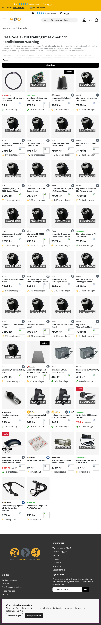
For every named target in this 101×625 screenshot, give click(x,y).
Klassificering (58, 570)
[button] (33, 4)
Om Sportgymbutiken (12, 587)
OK (85, 589)
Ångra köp (57, 566)
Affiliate (5, 594)
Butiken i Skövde (9, 580)
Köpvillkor (57, 562)
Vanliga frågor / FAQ (61, 548)
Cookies (5, 583)
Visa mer (6, 60)
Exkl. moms (7, 7)
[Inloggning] (84, 20)
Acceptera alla (34, 615)
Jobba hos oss (8, 591)
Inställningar (14, 615)
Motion (12, 28)
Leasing (55, 559)
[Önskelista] (90, 20)
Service (55, 555)
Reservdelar (23, 28)
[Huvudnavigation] (4, 20)
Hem (4, 28)
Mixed (78, 95)
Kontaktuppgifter (60, 551)
